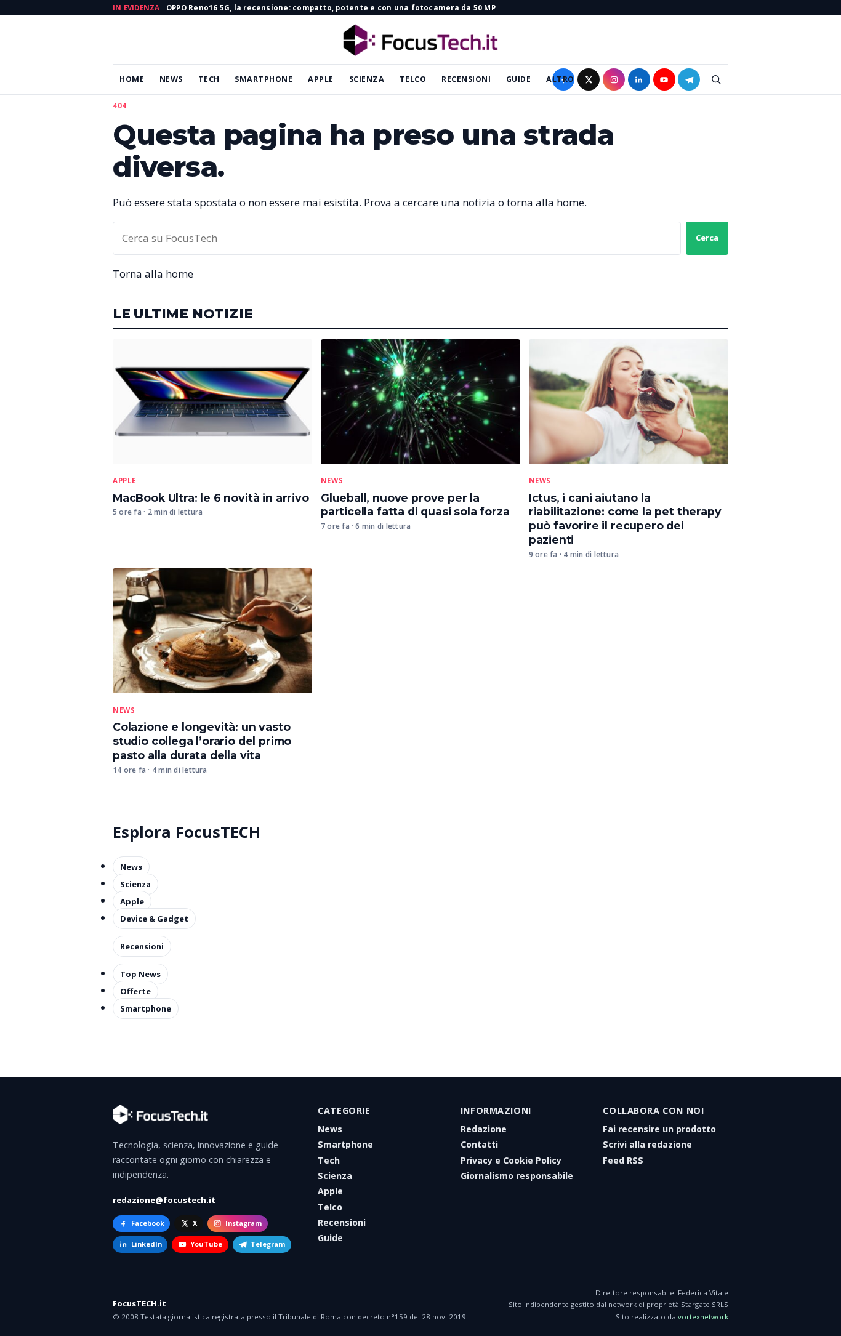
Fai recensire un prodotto (659, 1129)
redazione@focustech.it (164, 1199)
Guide (518, 79)
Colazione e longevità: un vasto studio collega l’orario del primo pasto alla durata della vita (202, 741)
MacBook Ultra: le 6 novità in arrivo (211, 497)
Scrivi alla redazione (647, 1144)
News (171, 79)
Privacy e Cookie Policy (511, 1160)
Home (131, 79)
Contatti (479, 1144)
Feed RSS (623, 1160)
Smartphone (263, 79)
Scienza (367, 79)
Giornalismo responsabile (517, 1175)
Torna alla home (153, 274)
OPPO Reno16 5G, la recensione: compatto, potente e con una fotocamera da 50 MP (331, 7)
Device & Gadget (154, 918)
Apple (321, 79)
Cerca (707, 237)
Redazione (484, 1129)
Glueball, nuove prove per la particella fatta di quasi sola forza (415, 504)
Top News (140, 974)
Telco (413, 79)
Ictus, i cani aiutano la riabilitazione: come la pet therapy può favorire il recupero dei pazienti (625, 519)
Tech (209, 79)
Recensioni (466, 79)
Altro (560, 79)
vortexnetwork (703, 1316)
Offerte (135, 991)
